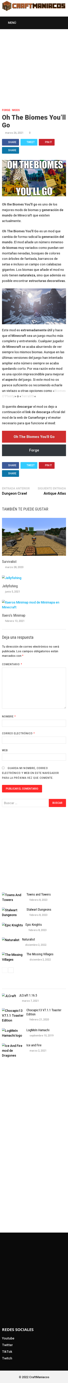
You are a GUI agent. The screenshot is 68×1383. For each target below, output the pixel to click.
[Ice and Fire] (13, 1046)
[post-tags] (58, 985)
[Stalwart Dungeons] (13, 910)
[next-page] (11, 970)
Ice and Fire (34, 1045)
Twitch (7, 1358)
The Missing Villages (39, 954)
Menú (11, 22)
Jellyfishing (10, 586)
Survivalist (9, 561)
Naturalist (28, 939)
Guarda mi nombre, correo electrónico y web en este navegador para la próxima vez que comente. (30, 773)
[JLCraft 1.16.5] (9, 996)
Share (12, 142)
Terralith (27, 396)
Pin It (48, 142)
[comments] (42, 985)
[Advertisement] (34, 64)
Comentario (12, 664)
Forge (6, 110)
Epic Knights (34, 924)
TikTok (7, 1351)
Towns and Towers (38, 894)
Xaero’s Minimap (13, 615)
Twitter (7, 1345)
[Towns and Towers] (13, 895)
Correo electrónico (18, 733)
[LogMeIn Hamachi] (13, 1030)
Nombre (9, 716)
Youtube (8, 1338)
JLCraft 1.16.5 (28, 995)
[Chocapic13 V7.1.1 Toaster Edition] (13, 1011)
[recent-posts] (26, 985)
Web (5, 750)
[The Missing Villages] (13, 955)
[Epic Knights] (12, 925)
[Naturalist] (10, 940)
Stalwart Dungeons (38, 909)
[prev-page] (4, 970)
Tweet (31, 142)
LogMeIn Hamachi (38, 1030)
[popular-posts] (10, 985)
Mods (16, 110)
